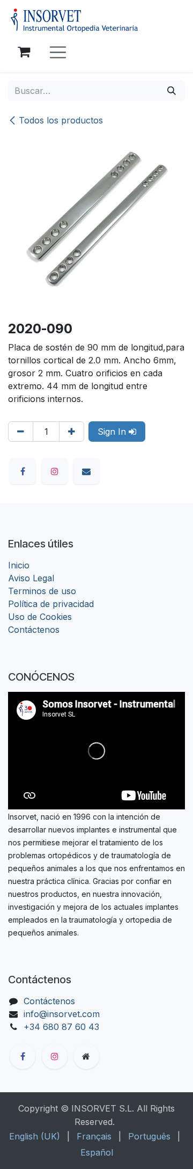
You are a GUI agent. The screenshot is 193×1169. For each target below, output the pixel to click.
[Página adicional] (86, 1056)
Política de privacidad (51, 603)
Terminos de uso (42, 591)
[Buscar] (171, 91)
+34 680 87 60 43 (61, 1026)
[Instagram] (55, 471)
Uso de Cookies (40, 616)
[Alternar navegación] (57, 52)
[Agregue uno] (71, 431)
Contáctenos (34, 629)
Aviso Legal (31, 578)
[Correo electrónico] (86, 471)
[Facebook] (22, 471)
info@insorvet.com (62, 1014)
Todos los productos (61, 120)
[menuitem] (34, 1136)
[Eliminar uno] (20, 431)
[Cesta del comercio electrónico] (23, 52)
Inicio (18, 565)
